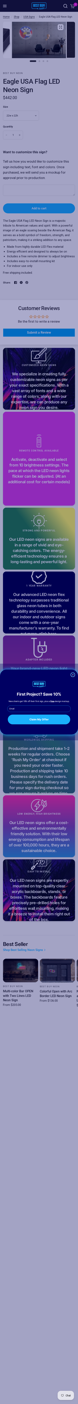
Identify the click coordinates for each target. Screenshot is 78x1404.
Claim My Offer (39, 719)
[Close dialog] (73, 675)
